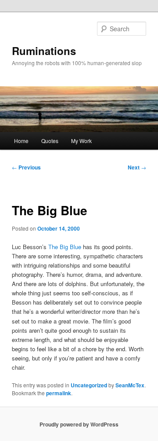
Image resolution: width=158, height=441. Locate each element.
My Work (81, 140)
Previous (26, 167)
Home (21, 140)
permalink (58, 393)
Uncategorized (89, 385)
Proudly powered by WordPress (79, 424)
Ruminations (44, 50)
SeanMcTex (129, 385)
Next (137, 167)
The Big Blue (64, 247)
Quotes (49, 140)
